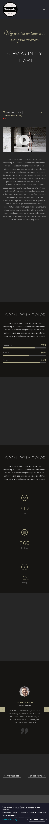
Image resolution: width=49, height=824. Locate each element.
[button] (24, 139)
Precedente (13, 776)
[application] (24, 139)
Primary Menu (44, 9)
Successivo (36, 776)
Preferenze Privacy (10, 819)
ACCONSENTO (37, 819)
